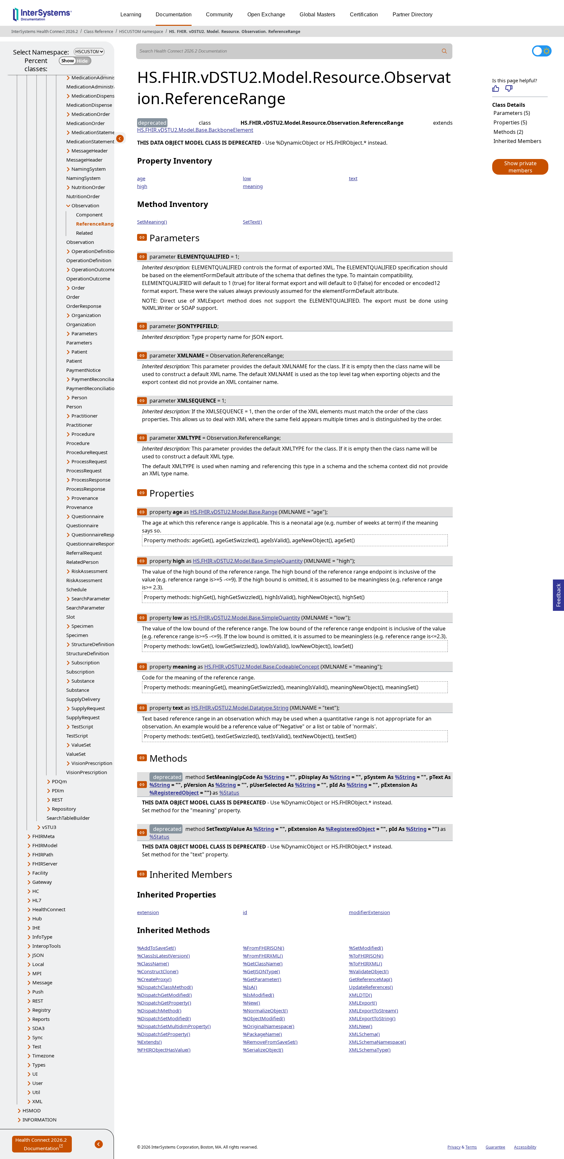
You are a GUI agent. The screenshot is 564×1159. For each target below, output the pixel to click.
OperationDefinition (94, 251)
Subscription (85, 662)
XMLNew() (360, 1026)
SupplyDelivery (83, 699)
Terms (471, 1147)
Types (38, 1064)
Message (42, 982)
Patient (79, 351)
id (245, 912)
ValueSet (81, 744)
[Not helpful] (508, 88)
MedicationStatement (95, 132)
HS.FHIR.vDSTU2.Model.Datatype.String (240, 707)
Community (219, 14)
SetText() (252, 221)
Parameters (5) (512, 113)
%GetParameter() (262, 979)
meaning (253, 186)
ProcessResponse (90, 479)
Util (36, 1092)
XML (37, 1101)
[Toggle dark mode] (542, 50)
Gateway (42, 882)
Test (36, 1046)
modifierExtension (369, 912)
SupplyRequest (88, 708)
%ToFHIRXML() (365, 963)
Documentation (174, 14)
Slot (70, 616)
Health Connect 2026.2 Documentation (43, 1144)
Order (78, 287)
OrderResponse (83, 306)
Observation (254, 31)
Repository (64, 808)
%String (274, 777)
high (142, 186)
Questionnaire (87, 516)
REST (57, 799)
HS (171, 31)
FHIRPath (42, 854)
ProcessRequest (89, 461)
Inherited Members (517, 141)
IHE (36, 927)
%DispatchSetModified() (164, 1018)
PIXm (58, 790)
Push (37, 991)
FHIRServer (44, 863)
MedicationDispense (94, 95)
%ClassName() (153, 963)
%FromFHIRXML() (263, 955)
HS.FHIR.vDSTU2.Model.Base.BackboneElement (195, 130)
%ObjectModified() (264, 1018)
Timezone (43, 1055)
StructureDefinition (92, 644)
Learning (130, 14)
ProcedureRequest (86, 452)
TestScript (82, 726)
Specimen (82, 626)
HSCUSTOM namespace (141, 31)
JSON (38, 955)
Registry (41, 1010)
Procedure (83, 434)
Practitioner (84, 415)
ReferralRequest (84, 552)
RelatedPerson (82, 562)
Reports (41, 1019)
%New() (251, 1002)
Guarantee (495, 1147)
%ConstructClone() (158, 971)
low (247, 178)
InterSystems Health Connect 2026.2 (44, 31)
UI (35, 1074)
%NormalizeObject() (265, 1010)
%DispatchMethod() (159, 1010)
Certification (364, 14)
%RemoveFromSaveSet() (270, 1042)
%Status (229, 792)
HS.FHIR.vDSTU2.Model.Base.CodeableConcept (261, 666)
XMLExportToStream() (373, 1010)
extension (148, 912)
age (141, 178)
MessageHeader (89, 150)
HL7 (36, 900)
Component (89, 214)
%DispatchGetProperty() (164, 1002)
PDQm (59, 781)
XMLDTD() (360, 995)
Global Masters (317, 14)
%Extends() (149, 1042)
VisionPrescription (91, 763)
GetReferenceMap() (370, 979)
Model (213, 31)
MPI (36, 973)
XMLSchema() (364, 1034)
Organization (86, 315)
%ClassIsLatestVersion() (163, 955)
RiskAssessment (89, 571)
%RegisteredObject (174, 792)
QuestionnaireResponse (98, 534)
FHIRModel (44, 845)
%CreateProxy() (154, 979)
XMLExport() (363, 1002)
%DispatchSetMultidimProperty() (174, 1026)
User (37, 1083)
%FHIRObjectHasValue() (164, 1049)
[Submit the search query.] (444, 51)
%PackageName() (262, 1034)
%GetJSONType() (261, 971)
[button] (520, 167)
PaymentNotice (83, 370)
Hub (37, 918)
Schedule (76, 589)
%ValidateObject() (369, 971)
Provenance (84, 498)
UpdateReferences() (371, 987)
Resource (230, 31)
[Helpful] (495, 88)
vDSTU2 (196, 31)
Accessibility (525, 1147)
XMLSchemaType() (370, 1049)
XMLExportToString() (372, 1018)
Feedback (558, 593)
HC (35, 891)
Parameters (84, 333)
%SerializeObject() (263, 1049)
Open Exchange (266, 14)
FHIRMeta (43, 836)
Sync (37, 1037)
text (353, 178)
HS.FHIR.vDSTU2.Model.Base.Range (233, 512)
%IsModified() (258, 995)
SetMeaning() (152, 221)
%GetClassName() (263, 963)
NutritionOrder (88, 187)
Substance (82, 680)
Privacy (454, 1147)
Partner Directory (413, 14)
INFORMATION (39, 1119)
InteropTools (46, 946)
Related (84, 233)
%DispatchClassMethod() (165, 987)
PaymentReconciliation (97, 379)
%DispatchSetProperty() (163, 1034)
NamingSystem (88, 169)
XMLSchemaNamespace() (377, 1042)
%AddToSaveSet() (156, 948)
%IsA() (250, 987)
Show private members (520, 167)
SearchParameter (90, 598)
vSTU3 (49, 827)
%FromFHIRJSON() (263, 948)
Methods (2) (508, 131)
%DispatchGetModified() (164, 995)
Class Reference (98, 31)
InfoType (42, 936)
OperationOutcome (93, 269)
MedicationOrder (90, 114)
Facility (40, 872)
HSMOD (32, 1110)
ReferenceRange (284, 31)
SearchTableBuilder (68, 818)
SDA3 (38, 1028)
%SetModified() (366, 948)
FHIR (181, 31)
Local (38, 964)
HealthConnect (48, 909)
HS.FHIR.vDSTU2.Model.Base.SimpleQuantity (248, 560)
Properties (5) (510, 122)
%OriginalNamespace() (268, 1026)
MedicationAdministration (100, 77)
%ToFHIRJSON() (366, 955)
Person (79, 397)
